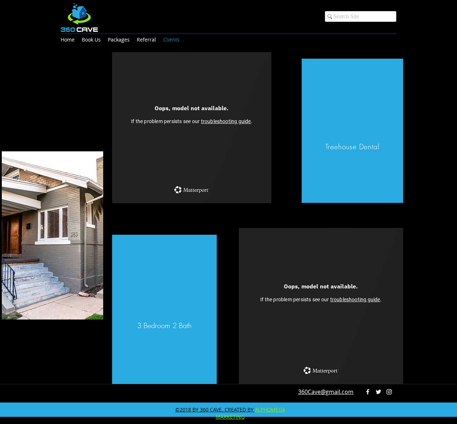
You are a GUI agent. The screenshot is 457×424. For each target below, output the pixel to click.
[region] (52, 235)
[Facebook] (367, 391)
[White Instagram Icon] (389, 391)
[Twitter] (378, 391)
